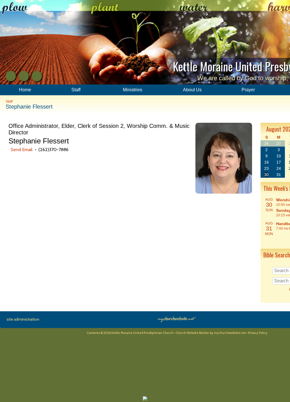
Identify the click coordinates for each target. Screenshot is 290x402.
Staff (9, 101)
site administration (23, 319)
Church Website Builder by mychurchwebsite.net (211, 333)
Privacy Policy (257, 333)
